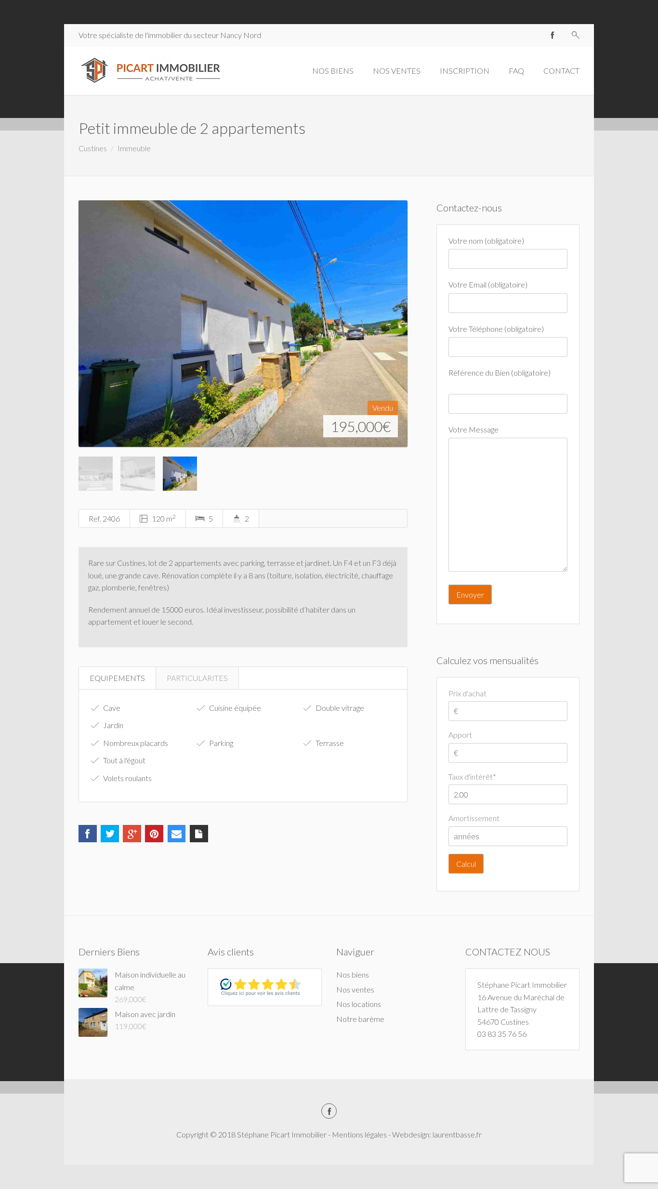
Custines (93, 148)
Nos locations (358, 1003)
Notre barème (360, 1018)
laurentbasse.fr (457, 1134)
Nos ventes (355, 989)
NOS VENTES (397, 70)
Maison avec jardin (145, 1014)
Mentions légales (359, 1134)
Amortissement (474, 818)
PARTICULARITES (197, 677)
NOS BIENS (333, 70)
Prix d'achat (467, 693)
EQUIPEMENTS (117, 677)
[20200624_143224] (243, 323)
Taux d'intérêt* (472, 776)
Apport (460, 734)
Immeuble (134, 148)
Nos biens (352, 974)
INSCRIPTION (464, 70)
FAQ (516, 70)
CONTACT (561, 70)
